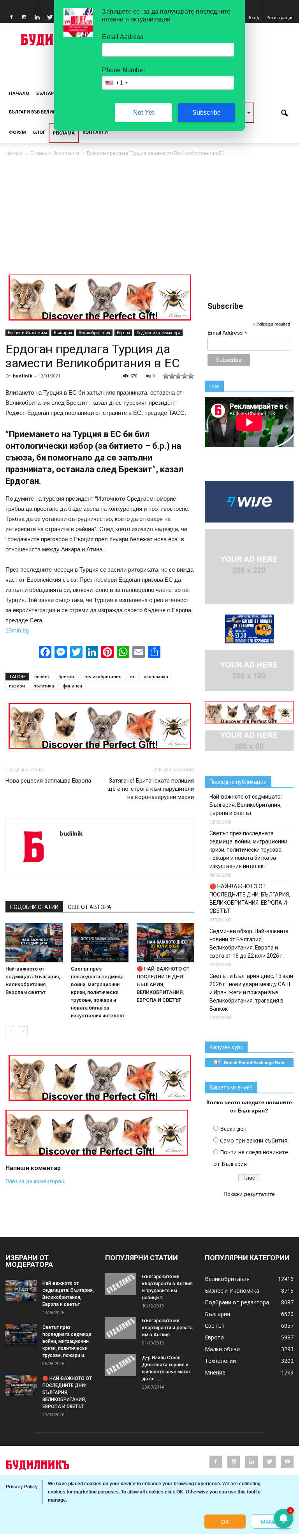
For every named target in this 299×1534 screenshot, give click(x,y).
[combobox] (116, 82)
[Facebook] (11, 17)
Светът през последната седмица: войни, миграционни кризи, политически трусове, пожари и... (67, 1341)
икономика (156, 676)
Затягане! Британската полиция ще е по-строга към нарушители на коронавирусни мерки (150, 789)
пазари (17, 686)
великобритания (102, 676)
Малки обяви (222, 1349)
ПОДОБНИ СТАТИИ (34, 907)
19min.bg (17, 630)
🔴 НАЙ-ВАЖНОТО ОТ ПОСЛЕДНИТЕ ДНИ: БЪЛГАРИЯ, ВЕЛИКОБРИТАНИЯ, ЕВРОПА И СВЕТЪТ (163, 984)
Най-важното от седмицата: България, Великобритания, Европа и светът (245, 805)
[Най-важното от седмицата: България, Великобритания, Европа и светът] (34, 942)
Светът (215, 1325)
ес (132, 676)
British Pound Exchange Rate (252, 1062)
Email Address (227, 333)
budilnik (22, 376)
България (48, 93)
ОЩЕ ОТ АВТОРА (89, 907)
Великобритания (94, 332)
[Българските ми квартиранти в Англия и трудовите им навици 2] (120, 1284)
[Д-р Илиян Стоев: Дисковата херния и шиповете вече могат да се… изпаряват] (120, 1365)
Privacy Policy (22, 1487)
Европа (123, 332)
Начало (19, 93)
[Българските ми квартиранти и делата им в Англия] (120, 1328)
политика (43, 686)
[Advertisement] (149, 216)
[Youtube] (287, 1462)
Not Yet (143, 112)
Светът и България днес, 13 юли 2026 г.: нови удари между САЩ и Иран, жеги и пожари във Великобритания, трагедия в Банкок (251, 992)
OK (225, 1522)
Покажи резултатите (249, 1194)
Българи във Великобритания (46, 112)
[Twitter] (50, 17)
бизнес (42, 676)
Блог (39, 132)
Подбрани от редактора (158, 332)
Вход (254, 17)
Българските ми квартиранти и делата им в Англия (167, 1327)
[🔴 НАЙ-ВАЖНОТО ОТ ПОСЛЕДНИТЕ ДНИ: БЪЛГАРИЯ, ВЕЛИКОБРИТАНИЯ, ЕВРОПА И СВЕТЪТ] (165, 942)
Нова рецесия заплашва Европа (48, 780)
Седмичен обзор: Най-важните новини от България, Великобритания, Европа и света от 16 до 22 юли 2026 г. (248, 943)
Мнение (215, 1372)
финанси (72, 686)
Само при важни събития (253, 1140)
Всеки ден (233, 1128)
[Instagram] (24, 17)
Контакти (95, 132)
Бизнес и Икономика (27, 332)
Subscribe (206, 112)
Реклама (64, 133)
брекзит (67, 676)
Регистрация (280, 17)
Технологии (220, 1360)
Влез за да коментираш (35, 1181)
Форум (17, 132)
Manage (272, 1522)
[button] (284, 113)
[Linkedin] (37, 17)
